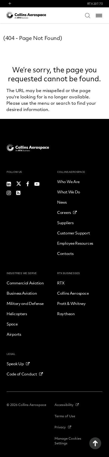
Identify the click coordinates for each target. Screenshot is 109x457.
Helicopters (17, 313)
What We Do (68, 191)
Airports (14, 334)
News (62, 202)
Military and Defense (25, 303)
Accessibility (64, 404)
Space (12, 324)
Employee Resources (75, 243)
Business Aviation (22, 293)
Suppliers (65, 222)
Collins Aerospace (73, 293)
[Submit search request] (87, 15)
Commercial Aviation (25, 282)
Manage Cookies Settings (67, 440)
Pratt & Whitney (71, 303)
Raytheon (66, 313)
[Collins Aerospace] (26, 15)
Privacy (60, 427)
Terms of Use (64, 416)
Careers (64, 212)
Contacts (65, 253)
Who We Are (68, 181)
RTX (61, 282)
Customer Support (73, 232)
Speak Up (15, 363)
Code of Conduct (22, 373)
